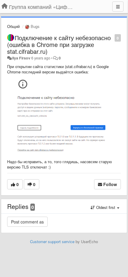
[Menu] (118, 6)
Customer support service (52, 241)
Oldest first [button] (105, 207)
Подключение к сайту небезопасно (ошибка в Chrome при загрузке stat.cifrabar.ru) (59, 44)
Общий (13, 26)
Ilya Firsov (21, 58)
